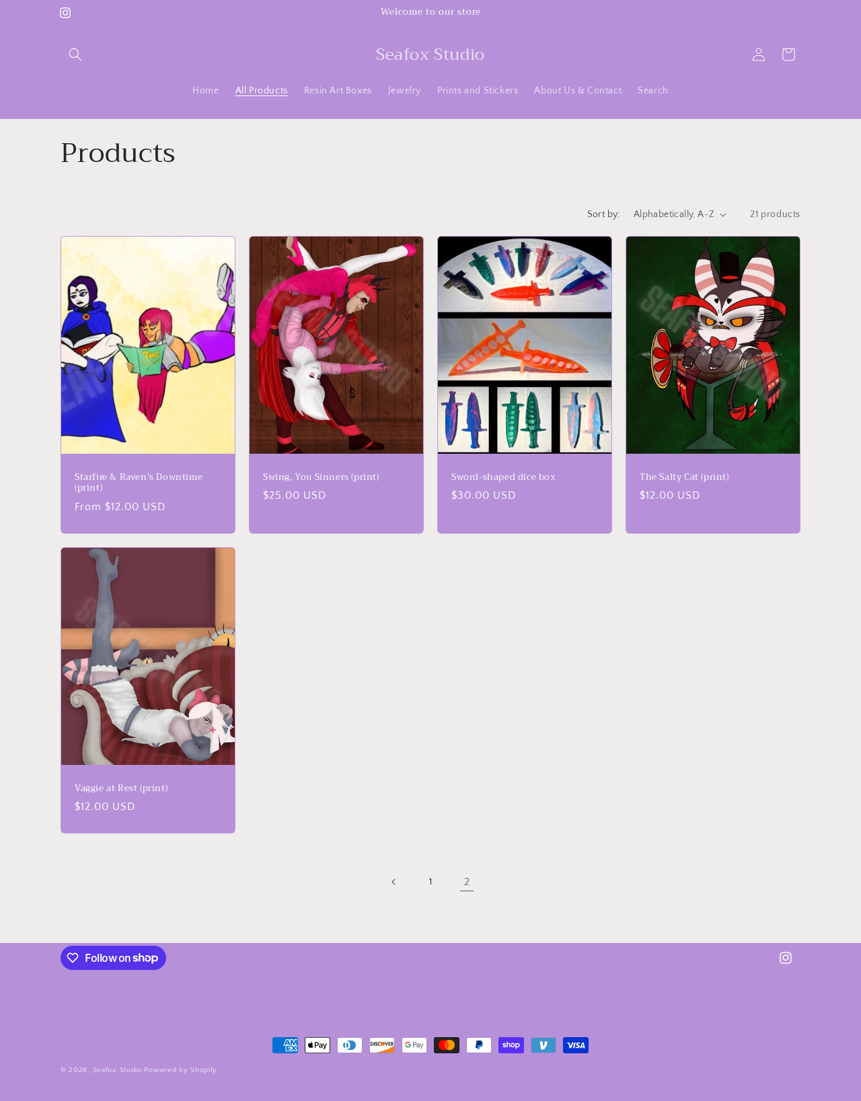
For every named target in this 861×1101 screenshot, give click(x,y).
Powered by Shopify (180, 1070)
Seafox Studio (117, 1070)
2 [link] (467, 882)
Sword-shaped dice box (503, 477)
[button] (75, 54)
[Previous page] (394, 882)
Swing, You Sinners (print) (321, 477)
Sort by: (603, 214)
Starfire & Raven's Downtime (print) (138, 482)
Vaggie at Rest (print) (121, 788)
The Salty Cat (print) (684, 477)
